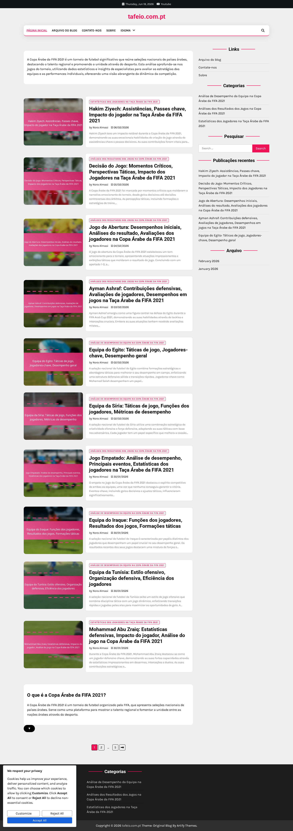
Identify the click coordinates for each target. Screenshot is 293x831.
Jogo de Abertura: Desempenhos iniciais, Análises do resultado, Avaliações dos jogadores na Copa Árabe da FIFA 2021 (135, 233)
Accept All (39, 820)
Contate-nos (91, 30)
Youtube (166, 4)
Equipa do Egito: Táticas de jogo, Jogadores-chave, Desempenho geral (138, 353)
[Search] (262, 30)
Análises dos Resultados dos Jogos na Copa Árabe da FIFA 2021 (128, 159)
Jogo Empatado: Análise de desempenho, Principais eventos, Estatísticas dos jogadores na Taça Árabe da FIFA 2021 (135, 464)
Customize (23, 813)
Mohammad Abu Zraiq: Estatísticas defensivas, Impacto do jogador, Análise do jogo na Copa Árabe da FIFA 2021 (137, 635)
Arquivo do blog (64, 30)
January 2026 (208, 269)
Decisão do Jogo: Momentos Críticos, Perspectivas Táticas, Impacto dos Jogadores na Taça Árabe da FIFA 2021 (132, 172)
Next (122, 747)
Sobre (111, 30)
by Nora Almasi (98, 127)
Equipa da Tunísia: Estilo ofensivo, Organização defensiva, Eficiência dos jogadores (131, 578)
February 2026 (209, 261)
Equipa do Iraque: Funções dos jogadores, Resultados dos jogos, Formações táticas (135, 523)
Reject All (57, 813)
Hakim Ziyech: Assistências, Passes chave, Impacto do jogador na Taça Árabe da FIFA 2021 (137, 115)
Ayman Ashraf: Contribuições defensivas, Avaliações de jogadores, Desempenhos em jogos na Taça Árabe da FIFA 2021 (138, 294)
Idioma (126, 30)
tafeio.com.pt (146, 16)
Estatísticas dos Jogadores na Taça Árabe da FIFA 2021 (124, 101)
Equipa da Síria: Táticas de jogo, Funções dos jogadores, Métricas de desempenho (139, 409)
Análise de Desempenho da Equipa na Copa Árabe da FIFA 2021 (127, 342)
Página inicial (37, 30)
